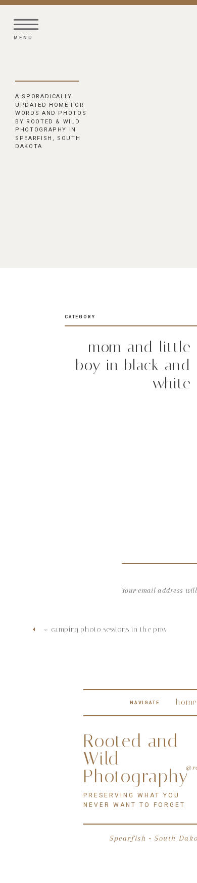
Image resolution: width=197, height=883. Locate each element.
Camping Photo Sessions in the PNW (109, 629)
